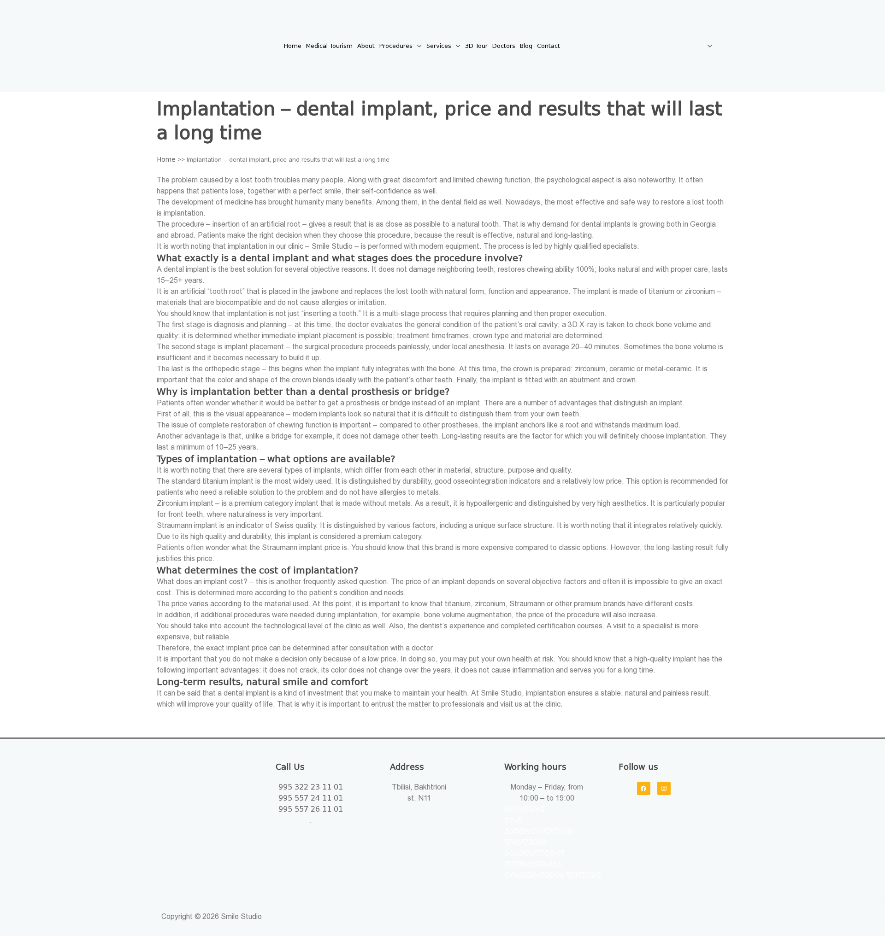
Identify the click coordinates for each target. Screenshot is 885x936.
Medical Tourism (329, 46)
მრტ (513, 820)
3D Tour (476, 46)
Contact (548, 46)
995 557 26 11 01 (310, 809)
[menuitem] (638, 46)
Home (292, 46)
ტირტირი (524, 809)
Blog (526, 46)
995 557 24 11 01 (310, 798)
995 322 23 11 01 (310, 787)
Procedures (396, 46)
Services (438, 46)
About (366, 46)
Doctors (503, 46)
